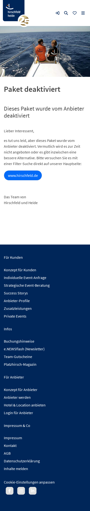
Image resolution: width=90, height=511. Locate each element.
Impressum (13, 437)
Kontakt (10, 445)
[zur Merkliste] (75, 13)
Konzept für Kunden (20, 269)
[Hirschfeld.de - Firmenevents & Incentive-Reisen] (13, 10)
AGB (7, 453)
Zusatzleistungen (18, 308)
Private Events (15, 316)
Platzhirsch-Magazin (20, 364)
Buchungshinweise (19, 341)
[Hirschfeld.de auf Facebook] (9, 491)
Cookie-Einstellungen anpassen (29, 482)
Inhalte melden (16, 468)
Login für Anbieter (18, 412)
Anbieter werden (17, 397)
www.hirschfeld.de (23, 175)
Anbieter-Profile (17, 300)
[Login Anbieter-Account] (57, 13)
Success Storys (16, 293)
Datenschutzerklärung (22, 460)
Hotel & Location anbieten (25, 405)
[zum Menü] (83, 13)
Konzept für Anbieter (20, 389)
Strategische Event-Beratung (27, 285)
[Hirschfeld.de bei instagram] (21, 491)
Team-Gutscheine (18, 356)
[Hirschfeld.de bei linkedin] (32, 491)
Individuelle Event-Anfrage (25, 277)
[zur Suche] (66, 13)
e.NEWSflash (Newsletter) (24, 348)
